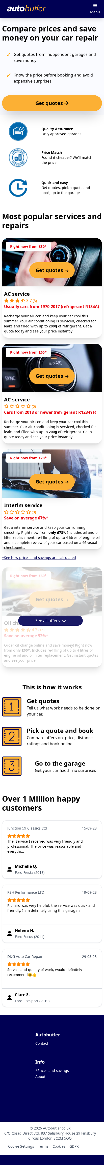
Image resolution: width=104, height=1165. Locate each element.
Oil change (17, 623)
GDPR (74, 1146)
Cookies (59, 1146)
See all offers (48, 620)
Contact (41, 1043)
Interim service (23, 505)
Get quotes (49, 103)
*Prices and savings (52, 1070)
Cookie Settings (21, 1146)
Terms (43, 1146)
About (40, 1076)
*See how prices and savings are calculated (39, 557)
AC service (17, 293)
